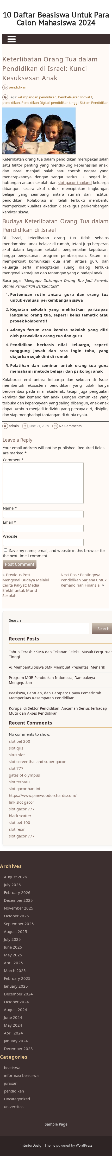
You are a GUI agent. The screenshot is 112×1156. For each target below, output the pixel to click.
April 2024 (13, 1033)
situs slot (17, 754)
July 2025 (12, 939)
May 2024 (13, 1025)
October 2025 (16, 915)
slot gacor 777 (22, 808)
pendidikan (17, 87)
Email (9, 522)
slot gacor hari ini (24, 788)
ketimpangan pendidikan (37, 97)
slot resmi (18, 829)
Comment (13, 459)
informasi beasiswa (21, 1075)
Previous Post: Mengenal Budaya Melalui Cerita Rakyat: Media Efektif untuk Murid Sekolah (25, 585)
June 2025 (13, 947)
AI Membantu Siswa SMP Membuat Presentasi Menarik (57, 667)
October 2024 (16, 1001)
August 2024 (15, 1009)
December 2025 (18, 900)
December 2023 (18, 1048)
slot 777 (16, 768)
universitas (13, 1106)
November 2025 (18, 908)
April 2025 (13, 962)
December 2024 (18, 993)
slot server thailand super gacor (37, 761)
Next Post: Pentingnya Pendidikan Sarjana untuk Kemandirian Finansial (84, 580)
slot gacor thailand (75, 182)
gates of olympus (24, 775)
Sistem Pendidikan (94, 102)
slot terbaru (19, 781)
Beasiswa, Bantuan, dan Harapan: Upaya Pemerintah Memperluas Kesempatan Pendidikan (55, 695)
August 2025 (15, 931)
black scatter (20, 815)
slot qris (16, 748)
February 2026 (17, 892)
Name (10, 508)
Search (15, 620)
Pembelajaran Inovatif (75, 97)
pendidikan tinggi (64, 102)
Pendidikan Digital (35, 102)
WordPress (84, 1145)
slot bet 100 (19, 822)
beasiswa (12, 1067)
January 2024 (16, 1040)
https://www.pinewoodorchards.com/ (43, 795)
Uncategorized (17, 1098)
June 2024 (13, 1017)
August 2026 (15, 876)
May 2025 (13, 954)
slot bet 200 (19, 741)
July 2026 (12, 884)
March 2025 (15, 970)
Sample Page (56, 1124)
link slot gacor (21, 802)
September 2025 (19, 923)
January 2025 (16, 986)
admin (14, 425)
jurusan (10, 1083)
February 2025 (17, 978)
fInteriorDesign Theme (37, 1145)
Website (10, 536)
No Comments (70, 425)
